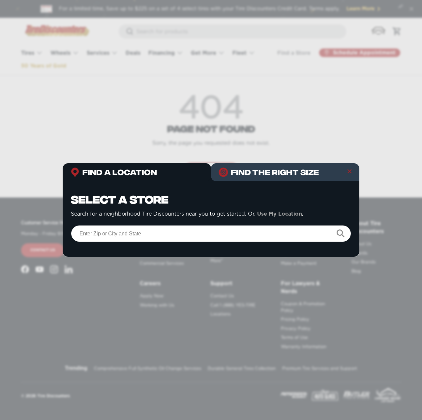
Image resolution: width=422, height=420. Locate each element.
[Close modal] (349, 173)
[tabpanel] (211, 219)
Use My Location (279, 214)
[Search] (341, 233)
